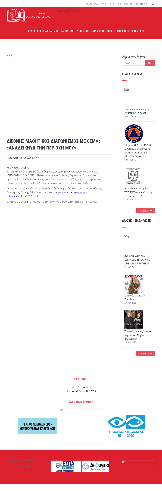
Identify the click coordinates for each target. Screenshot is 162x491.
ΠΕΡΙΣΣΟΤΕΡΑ (146, 210)
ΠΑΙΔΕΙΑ (24, 167)
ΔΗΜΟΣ (54, 31)
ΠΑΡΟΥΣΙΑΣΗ (68, 31)
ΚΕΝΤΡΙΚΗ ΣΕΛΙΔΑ (38, 31)
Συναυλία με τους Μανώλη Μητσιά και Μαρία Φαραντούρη (138, 335)
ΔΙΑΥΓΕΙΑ (128, 4)
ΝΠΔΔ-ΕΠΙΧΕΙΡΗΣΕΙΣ (103, 31)
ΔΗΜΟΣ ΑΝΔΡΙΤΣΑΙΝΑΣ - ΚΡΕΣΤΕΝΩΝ (103, 4)
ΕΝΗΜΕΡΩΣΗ (139, 31)
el (153, 4)
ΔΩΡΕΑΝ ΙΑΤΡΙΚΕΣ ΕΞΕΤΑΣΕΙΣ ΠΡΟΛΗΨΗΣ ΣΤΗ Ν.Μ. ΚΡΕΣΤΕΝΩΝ (137, 259)
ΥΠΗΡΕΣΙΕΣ (83, 31)
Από (13, 157)
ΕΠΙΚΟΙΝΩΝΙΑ (141, 4)
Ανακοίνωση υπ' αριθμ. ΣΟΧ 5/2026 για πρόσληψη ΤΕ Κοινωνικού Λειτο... (138, 192)
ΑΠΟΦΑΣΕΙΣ (123, 31)
